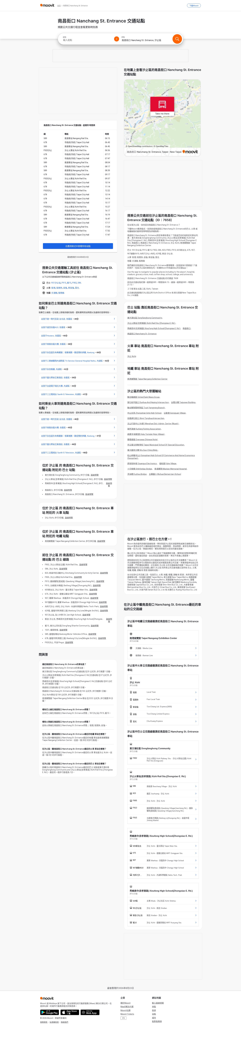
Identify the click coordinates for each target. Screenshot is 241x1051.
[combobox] (87, 40)
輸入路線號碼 (158, 1003)
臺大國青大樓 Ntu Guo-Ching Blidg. (142, 450)
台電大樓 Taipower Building (183, 402)
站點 (154, 1014)
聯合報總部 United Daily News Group (143, 397)
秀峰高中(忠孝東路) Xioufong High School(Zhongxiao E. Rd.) (153, 328)
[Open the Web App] (90, 1012)
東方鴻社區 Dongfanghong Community (144, 318)
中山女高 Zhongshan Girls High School (144, 413)
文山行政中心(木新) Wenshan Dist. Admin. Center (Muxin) (153, 423)
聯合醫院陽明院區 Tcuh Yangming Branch (146, 408)
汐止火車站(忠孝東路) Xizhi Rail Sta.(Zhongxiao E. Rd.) (151, 323)
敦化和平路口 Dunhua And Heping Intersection (148, 402)
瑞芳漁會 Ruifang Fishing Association (144, 429)
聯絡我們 (64, 1022)
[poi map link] (162, 118)
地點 (154, 1006)
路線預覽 (95, 475)
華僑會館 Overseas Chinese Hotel (142, 439)
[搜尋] (177, 39)
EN (123, 1018)
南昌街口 (187, 328)
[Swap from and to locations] (116, 38)
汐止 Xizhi (131, 356)
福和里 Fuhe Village (167, 463)
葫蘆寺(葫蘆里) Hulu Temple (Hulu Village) (146, 434)
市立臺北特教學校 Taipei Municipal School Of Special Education (155, 445)
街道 (154, 1010)
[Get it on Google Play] (49, 1012)
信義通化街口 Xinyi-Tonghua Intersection (145, 418)
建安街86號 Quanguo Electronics (142, 463)
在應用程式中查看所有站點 (78, 246)
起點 (64, 37)
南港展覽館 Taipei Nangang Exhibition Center (147, 379)
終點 (123, 37)
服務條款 (43, 1022)
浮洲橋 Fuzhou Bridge (137, 474)
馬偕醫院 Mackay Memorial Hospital (170, 469)
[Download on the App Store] (69, 1012)
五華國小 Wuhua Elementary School (165, 474)
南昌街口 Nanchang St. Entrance (142, 334)
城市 (154, 1018)
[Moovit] (47, 5)
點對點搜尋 (157, 1021)
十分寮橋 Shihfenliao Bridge (139, 469)
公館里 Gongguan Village (175, 413)
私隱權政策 (54, 1022)
